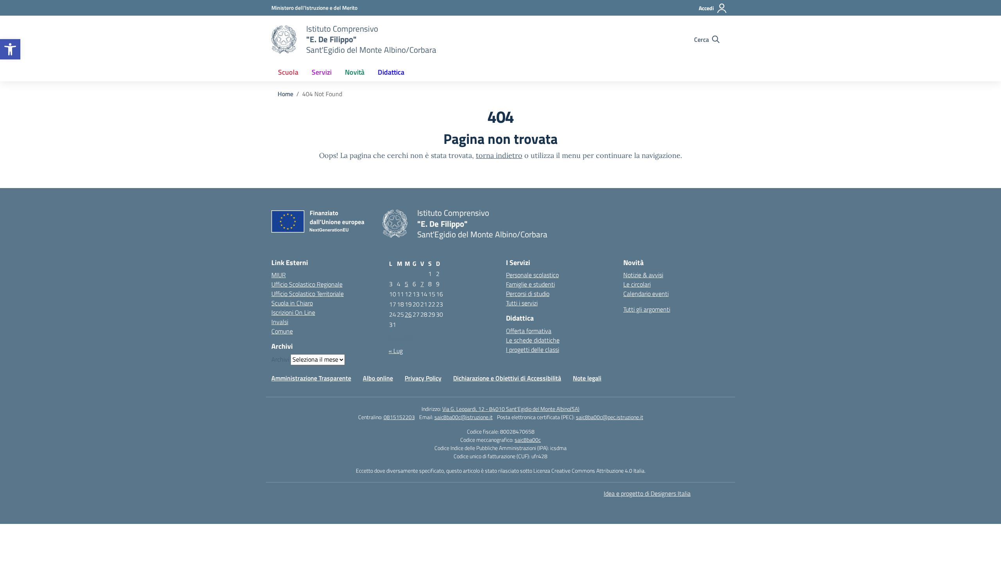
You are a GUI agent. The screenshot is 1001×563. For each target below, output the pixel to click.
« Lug (396, 350)
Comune (282, 331)
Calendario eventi (646, 293)
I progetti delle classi (532, 349)
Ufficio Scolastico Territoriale (307, 293)
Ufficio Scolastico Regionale (307, 284)
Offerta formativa (528, 330)
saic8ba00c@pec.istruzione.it (609, 417)
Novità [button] (354, 72)
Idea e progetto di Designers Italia (647, 493)
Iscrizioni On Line (293, 312)
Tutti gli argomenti (646, 309)
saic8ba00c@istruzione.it (463, 417)
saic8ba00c (528, 440)
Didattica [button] (391, 72)
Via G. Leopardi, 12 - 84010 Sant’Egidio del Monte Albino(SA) (510, 409)
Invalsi (279, 321)
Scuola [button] (288, 72)
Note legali (587, 378)
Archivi (280, 359)
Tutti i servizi (522, 303)
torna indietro (499, 155)
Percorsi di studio (527, 293)
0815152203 (399, 417)
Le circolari (637, 284)
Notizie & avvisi (643, 275)
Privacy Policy (423, 378)
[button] (10, 49)
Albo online (378, 378)
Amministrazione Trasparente (311, 378)
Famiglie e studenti (530, 284)
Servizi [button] (322, 72)
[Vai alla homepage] (283, 39)
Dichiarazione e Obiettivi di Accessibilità (507, 378)
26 (408, 314)
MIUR (278, 275)
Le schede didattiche (533, 340)
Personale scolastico (532, 275)
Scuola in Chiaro (292, 303)
